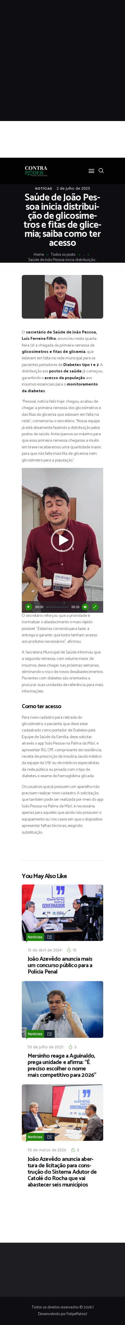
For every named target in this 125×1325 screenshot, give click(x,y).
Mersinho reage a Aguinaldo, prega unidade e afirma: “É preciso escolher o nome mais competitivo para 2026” (62, 1066)
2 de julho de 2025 (73, 188)
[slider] (57, 607)
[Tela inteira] (95, 606)
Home (39, 254)
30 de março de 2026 (47, 1150)
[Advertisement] (62, 60)
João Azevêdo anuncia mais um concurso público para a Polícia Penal (60, 965)
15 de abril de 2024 (45, 950)
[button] (62, 540)
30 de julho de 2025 (45, 1047)
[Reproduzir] (28, 606)
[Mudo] (85, 606)
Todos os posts (63, 254)
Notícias (43, 189)
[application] (62, 540)
